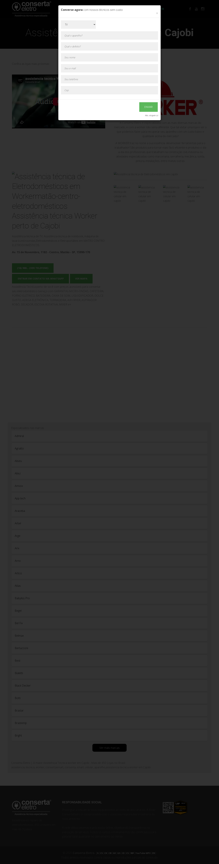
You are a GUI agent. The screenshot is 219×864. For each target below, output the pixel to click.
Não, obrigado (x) (151, 115)
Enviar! (148, 107)
